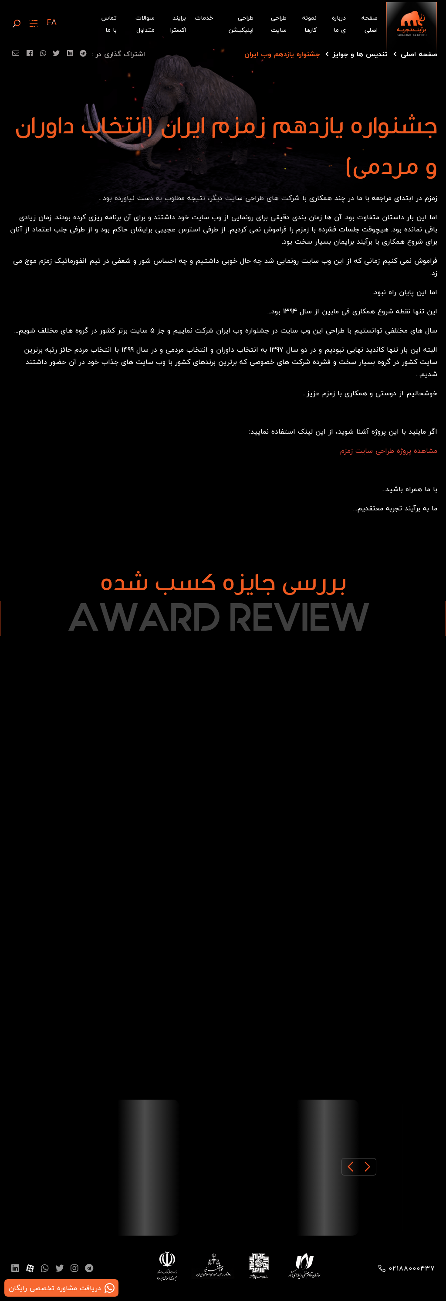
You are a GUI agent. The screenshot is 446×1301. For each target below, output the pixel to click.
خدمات (204, 17)
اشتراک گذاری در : (118, 54)
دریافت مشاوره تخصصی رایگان (55, 1288)
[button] (367, 1166)
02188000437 (412, 1268)
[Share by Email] (14, 55)
